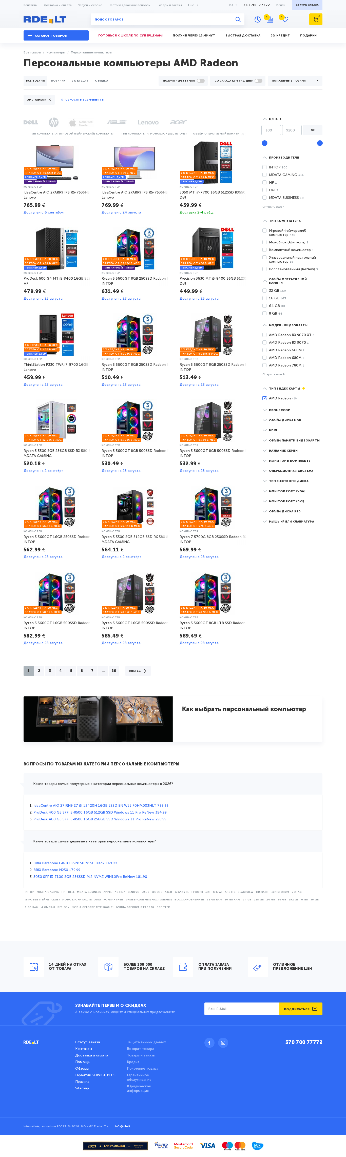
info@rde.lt (122, 1126)
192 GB (294, 899)
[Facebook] (209, 1043)
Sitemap (82, 1088)
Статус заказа (87, 1042)
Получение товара (142, 1068)
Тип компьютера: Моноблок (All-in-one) (154, 133)
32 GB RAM (214, 899)
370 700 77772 (256, 5)
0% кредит (80, 81)
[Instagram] (223, 1043)
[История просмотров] (258, 19)
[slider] (264, 143)
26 (113, 671)
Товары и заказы (169, 5)
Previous (25, 133)
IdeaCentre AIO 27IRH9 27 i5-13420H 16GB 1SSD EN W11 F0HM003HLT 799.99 (100, 805)
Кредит (133, 1062)
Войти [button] (280, 5)
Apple (108, 892)
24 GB (270, 899)
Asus (145, 892)
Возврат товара (140, 1049)
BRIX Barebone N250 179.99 (56, 870)
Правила (82, 1081)
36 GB (315, 899)
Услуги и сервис (90, 5)
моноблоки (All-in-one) (81, 899)
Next (247, 133)
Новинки (58, 81)
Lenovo (134, 892)
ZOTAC (297, 892)
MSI (207, 892)
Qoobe (157, 892)
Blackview (246, 892)
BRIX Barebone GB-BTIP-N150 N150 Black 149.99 (75, 863)
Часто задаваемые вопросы (129, 5)
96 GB (282, 899)
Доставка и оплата (58, 5)
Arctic (230, 892)
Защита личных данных (146, 1042)
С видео (101, 81)
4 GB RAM (48, 907)
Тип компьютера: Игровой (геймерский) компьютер (72, 133)
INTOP (29, 892)
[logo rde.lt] (56, 19)
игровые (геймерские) (42, 899)
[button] (56, 35)
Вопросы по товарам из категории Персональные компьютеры (102, 764)
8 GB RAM (32, 907)
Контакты (30, 5)
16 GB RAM (232, 899)
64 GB (247, 899)
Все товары (35, 81)
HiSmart (262, 892)
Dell (71, 892)
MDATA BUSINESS (89, 892)
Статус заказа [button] (307, 5)
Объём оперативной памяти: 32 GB (221, 133)
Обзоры (82, 1068)
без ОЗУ (63, 907)
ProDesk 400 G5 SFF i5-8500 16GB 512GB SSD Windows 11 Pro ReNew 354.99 (100, 812)
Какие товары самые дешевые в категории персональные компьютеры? (94, 841)
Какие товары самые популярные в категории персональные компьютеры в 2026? (103, 784)
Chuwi (217, 892)
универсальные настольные (149, 899)
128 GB (259, 899)
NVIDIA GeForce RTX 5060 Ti (92, 907)
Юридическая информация (139, 1088)
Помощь (82, 1062)
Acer (168, 892)
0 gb (304, 899)
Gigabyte (182, 892)
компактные (114, 899)
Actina (120, 892)
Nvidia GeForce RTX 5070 (135, 907)
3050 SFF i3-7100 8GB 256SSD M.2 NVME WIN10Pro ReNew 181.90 (90, 877)
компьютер (33, 186)
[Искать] (238, 19)
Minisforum (280, 892)
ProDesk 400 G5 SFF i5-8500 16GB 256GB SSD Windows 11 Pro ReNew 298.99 (99, 819)
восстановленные (189, 899)
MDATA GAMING (48, 892)
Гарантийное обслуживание (139, 1077)
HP (64, 892)
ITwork (197, 892)
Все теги (163, 907)
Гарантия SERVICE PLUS (95, 1075)
